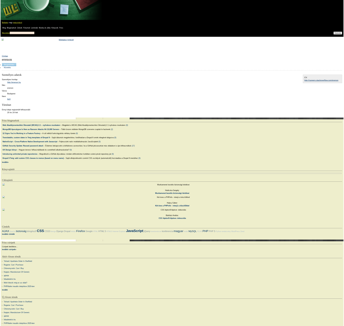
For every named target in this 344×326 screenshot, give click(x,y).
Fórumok (26, 28)
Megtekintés (9, 65)
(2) (112, 129)
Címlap (5, 56)
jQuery (147, 231)
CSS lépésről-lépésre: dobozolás (172, 218)
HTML (95, 231)
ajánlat (6, 276)
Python (218, 231)
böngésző (31, 231)
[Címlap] (11, 7)
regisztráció (17, 23)
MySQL (193, 231)
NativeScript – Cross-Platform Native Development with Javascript (30, 142)
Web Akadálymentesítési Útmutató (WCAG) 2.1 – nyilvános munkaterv (31, 125)
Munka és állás (45, 28)
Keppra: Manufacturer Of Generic (17, 272)
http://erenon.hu (14, 82)
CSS (40, 231)
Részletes (6, 33)
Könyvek (54, 28)
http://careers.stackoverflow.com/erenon (321, 80)
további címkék (8, 234)
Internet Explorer (119, 231)
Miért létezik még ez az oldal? (15, 283)
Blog (4, 28)
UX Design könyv (10, 150)
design (53, 231)
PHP (205, 231)
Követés (7, 67)
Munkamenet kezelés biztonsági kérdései (172, 193)
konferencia (167, 231)
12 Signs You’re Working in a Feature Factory (21, 133)
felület (73, 231)
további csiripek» (9, 249)
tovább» (5, 162)
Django (59, 231)
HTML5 (109, 231)
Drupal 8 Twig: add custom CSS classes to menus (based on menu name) (33, 158)
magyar (178, 231)
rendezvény (226, 231)
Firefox (80, 231)
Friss (61, 28)
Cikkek (19, 28)
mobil (186, 231)
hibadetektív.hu (10, 279)
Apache (12, 231)
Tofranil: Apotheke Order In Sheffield (18, 261)
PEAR (199, 231)
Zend (242, 231)
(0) (127, 125)
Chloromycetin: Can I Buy (14, 268)
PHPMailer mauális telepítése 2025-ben (19, 286)
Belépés (5, 23)
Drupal (67, 231)
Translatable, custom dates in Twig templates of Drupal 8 (26, 138)
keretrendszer (156, 231)
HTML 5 (102, 231)
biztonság (21, 231)
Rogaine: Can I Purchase (13, 265)
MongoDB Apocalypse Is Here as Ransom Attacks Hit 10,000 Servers (31, 129)
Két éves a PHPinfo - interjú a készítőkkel (172, 206)
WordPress (235, 231)
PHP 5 (212, 231)
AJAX (5, 231)
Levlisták (34, 28)
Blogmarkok (11, 28)
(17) (133, 146)
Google (89, 231)
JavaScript (134, 231)
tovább (5, 290)
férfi (8, 99)
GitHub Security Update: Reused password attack (23, 146)
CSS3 (47, 231)
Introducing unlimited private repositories (20, 154)
